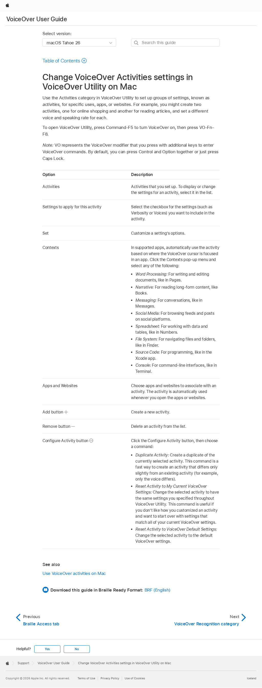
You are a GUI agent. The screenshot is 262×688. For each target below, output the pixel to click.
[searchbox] (175, 43)
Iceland (251, 678)
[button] (64, 61)
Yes (47, 649)
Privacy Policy (110, 678)
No (77, 649)
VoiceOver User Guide (36, 19)
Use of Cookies (135, 678)
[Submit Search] (136, 43)
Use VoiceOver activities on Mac (74, 573)
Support (23, 663)
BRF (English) (157, 590)
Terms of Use (86, 678)
